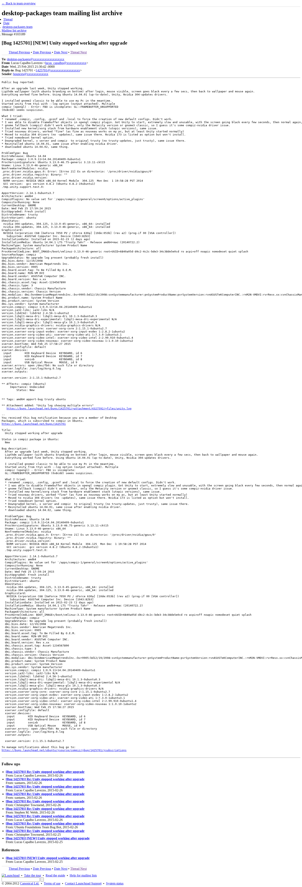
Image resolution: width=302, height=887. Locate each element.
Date (6, 23)
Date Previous (42, 52)
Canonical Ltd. (29, 883)
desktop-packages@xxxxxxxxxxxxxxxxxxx (35, 59)
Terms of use (52, 883)
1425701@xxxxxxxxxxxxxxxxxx (58, 70)
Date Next (60, 52)
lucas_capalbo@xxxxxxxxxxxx (65, 63)
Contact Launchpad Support (83, 883)
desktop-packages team (17, 27)
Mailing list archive (14, 30)
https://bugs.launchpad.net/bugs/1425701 (34, 423)
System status (114, 883)
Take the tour (32, 875)
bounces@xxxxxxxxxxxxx (30, 74)
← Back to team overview (19, 3)
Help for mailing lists (83, 875)
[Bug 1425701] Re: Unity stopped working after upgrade (45, 772)
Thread (8, 19)
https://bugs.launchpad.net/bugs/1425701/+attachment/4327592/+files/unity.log (69, 408)
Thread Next (78, 52)
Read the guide (55, 875)
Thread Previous (19, 52)
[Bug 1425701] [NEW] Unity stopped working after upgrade (48, 838)
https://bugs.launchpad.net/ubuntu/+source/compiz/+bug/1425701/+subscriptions (64, 750)
